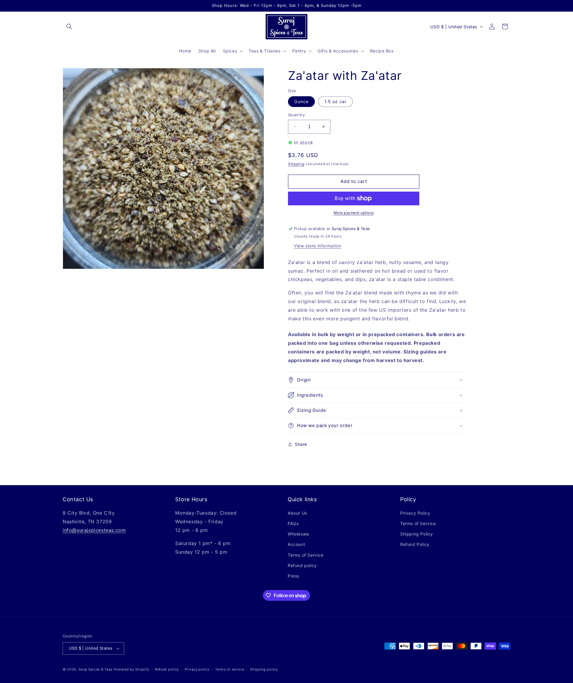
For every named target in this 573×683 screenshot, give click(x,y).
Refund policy (302, 565)
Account (296, 544)
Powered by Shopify (131, 669)
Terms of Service (306, 555)
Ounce (301, 101)
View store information (317, 245)
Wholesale (298, 533)
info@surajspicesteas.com (94, 530)
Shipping (296, 164)
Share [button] (301, 444)
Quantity (296, 114)
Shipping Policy (416, 533)
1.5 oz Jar (335, 101)
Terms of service (229, 669)
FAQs (293, 523)
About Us (297, 513)
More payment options (354, 212)
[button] (69, 26)
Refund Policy (414, 544)
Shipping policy (264, 669)
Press (293, 575)
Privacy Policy (415, 513)
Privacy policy (197, 669)
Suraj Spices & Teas (95, 669)
